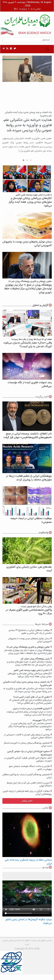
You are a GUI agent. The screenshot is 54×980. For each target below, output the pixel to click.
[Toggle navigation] (47, 49)
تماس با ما (35, 9)
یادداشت (43, 532)
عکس (45, 808)
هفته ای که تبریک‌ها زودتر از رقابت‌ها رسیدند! (27, 343)
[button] (30, 160)
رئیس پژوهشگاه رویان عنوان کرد (29, 662)
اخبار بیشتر (27, 801)
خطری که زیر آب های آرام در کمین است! (30, 700)
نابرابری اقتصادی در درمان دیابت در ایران (29, 711)
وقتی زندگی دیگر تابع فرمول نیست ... (29, 610)
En (15, 9)
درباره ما (23, 9)
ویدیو (45, 867)
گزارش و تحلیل (40, 305)
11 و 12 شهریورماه (30, 724)
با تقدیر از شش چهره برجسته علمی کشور (30, 673)
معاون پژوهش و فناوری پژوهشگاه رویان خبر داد (28, 650)
